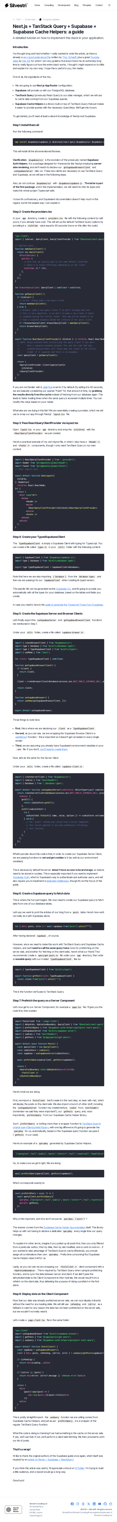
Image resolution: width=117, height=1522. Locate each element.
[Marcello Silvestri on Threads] (83, 1503)
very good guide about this (37, 57)
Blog (76, 5)
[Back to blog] (14, 19)
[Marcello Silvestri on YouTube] (99, 1503)
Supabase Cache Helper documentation (64, 1227)
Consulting (49, 5)
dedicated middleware (57, 880)
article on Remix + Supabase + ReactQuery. (51, 1459)
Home (37, 5)
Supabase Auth (21, 877)
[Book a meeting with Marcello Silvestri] (110, 1503)
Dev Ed (26, 60)
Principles (87, 5)
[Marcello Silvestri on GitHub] (105, 1503)
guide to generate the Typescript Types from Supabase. (74, 604)
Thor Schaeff (69, 57)
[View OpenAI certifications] (13, 1509)
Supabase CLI (63, 588)
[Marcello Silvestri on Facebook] (72, 1503)
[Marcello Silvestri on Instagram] (77, 1503)
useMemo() (21, 737)
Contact (99, 5)
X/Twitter (79, 1468)
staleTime (48, 387)
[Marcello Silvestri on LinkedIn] (94, 1503)
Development (64, 5)
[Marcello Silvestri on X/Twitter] (88, 1503)
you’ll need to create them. (54, 749)
